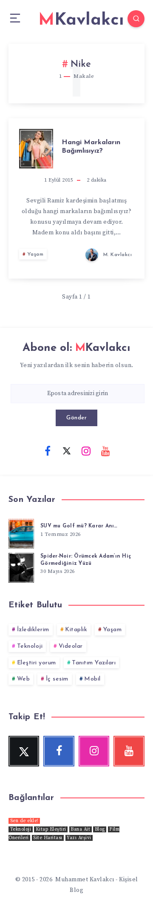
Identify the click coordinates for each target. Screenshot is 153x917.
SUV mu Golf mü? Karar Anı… (79, 526)
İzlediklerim (33, 630)
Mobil (92, 679)
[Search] (136, 18)
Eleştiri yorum (36, 663)
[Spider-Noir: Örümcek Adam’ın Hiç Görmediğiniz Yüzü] (21, 566)
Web (23, 679)
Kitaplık (76, 630)
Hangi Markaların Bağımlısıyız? (91, 146)
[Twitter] (67, 450)
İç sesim (57, 679)
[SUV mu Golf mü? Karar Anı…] (21, 532)
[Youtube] (105, 450)
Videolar (71, 646)
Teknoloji (30, 646)
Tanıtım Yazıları (94, 663)
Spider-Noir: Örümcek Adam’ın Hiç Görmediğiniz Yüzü (85, 560)
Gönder (76, 418)
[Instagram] (86, 450)
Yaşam (35, 254)
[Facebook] (48, 450)
